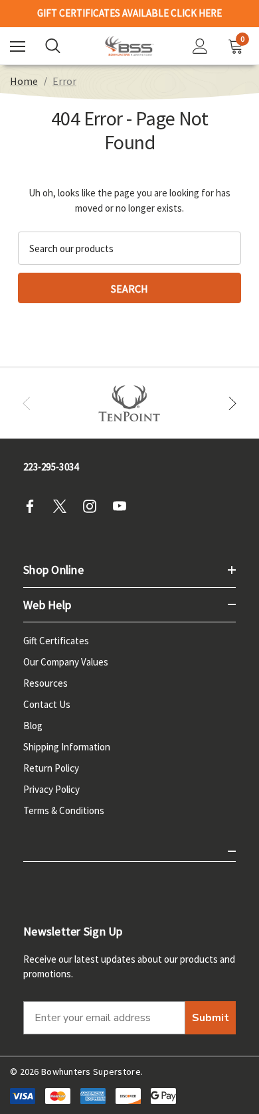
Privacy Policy (51, 789)
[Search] (52, 46)
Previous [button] (26, 403)
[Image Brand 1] (129, 403)
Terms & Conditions (63, 810)
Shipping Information (66, 746)
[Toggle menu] (17, 46)
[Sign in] (200, 46)
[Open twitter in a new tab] (63, 506)
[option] (129, 403)
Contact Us (46, 704)
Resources (45, 683)
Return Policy (51, 768)
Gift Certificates (56, 640)
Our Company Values (65, 662)
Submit (210, 1017)
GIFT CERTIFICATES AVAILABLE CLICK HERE (129, 13)
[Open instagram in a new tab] (93, 506)
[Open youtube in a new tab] (123, 506)
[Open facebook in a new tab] (33, 506)
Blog (33, 725)
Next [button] (232, 403)
